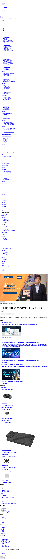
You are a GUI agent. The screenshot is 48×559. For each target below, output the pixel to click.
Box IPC (5, 85)
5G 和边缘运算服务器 (7, 97)
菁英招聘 (3, 250)
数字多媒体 (6, 47)
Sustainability (4, 257)
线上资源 (5, 226)
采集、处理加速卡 (7, 107)
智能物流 (3, 120)
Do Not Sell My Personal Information (7, 554)
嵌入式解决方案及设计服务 (6, 163)
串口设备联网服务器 (7, 75)
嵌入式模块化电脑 (7, 45)
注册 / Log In (4, 20)
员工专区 (3, 261)
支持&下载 (3, 217)
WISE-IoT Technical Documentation (9, 230)
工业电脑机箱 (6, 88)
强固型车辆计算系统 (5, 165)
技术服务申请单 (6, 220)
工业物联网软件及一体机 (8, 61)
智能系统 (3, 83)
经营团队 (5, 239)
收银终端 (5, 178)
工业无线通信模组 (7, 37)
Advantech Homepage (3, 0)
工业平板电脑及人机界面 (8, 60)
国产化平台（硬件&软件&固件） (6, 136)
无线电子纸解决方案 (7, 48)
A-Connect (4, 267)
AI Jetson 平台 (6, 106)
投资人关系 (4, 518)
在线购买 (3, 265)
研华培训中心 (4, 204)
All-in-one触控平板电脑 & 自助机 (9, 128)
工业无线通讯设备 (7, 78)
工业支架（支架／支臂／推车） (6, 134)
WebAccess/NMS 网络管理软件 (9, 73)
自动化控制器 (6, 69)
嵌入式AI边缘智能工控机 (8, 40)
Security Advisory (4, 232)
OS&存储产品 (6, 139)
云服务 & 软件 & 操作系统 (8, 50)
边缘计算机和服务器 (7, 179)
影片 (3, 529)
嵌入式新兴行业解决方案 (8, 46)
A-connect (3, 533)
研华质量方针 (4, 206)
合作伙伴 (3, 208)
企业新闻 (3, 517)
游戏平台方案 (6, 49)
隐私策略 (13, 303)
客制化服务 (3, 202)
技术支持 (3, 215)
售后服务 (5, 219)
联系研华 (3, 263)
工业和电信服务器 (5, 539)
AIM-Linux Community (7, 228)
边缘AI (3, 154)
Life (4, 253)
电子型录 (3, 531)
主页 (3, 269)
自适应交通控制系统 (7, 171)
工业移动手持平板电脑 (8, 122)
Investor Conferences (7, 247)
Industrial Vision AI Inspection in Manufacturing (11, 152)
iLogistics (3, 313)
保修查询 (5, 222)
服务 (3, 196)
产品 (3, 30)
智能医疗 (3, 111)
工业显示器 (6, 38)
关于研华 (3, 234)
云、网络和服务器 (4, 95)
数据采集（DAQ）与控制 (8, 63)
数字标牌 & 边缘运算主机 (8, 129)
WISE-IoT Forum (6, 229)
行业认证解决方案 (7, 67)
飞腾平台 (5, 140)
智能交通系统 (6, 93)
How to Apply (6, 255)
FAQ (3, 532)
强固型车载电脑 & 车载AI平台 (9, 124)
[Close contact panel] (0, 486)
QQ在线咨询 (5, 7)
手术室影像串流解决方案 (8, 113)
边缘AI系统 (6, 157)
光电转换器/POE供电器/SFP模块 (9, 81)
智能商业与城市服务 (5, 546)
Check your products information (9, 221)
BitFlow (5, 190)
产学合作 (5, 259)
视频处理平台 (6, 108)
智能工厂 (3, 167)
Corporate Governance (7, 246)
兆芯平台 (5, 142)
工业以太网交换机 (7, 80)
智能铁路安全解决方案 (8, 172)
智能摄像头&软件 (7, 109)
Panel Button (2, 17)
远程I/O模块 (6, 68)
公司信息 (5, 238)
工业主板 (5, 39)
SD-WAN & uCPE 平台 (7, 98)
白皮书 (3, 527)
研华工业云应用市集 (5, 266)
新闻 (3, 530)
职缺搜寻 (3, 521)
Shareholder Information (7, 248)
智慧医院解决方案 (7, 118)
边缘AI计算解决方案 (7, 156)
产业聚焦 (3, 528)
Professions (6, 252)
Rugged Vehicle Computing (10, 313)
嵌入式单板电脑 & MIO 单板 (8, 41)
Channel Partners (4, 210)
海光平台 (5, 141)
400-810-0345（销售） (6, 511)
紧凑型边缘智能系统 (7, 92)
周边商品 (3, 144)
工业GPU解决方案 (7, 87)
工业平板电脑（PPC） (7, 59)
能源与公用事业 (5, 540)
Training (5, 254)
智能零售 (3, 126)
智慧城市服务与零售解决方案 (9, 132)
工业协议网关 (6, 79)
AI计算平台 (6, 138)
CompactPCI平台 (6, 86)
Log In (5, 3)
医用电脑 (5, 114)
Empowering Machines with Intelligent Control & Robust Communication (15, 151)
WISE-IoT (5, 214)
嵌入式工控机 (6, 42)
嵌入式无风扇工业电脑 (8, 62)
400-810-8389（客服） (5, 512)
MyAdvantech (4, 29)
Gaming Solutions (4, 183)
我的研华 (3, 4)
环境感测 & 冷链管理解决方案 (9, 123)
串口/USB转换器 (7, 74)
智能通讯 (3, 71)
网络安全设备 (6, 100)
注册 (3, 3)
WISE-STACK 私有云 (7, 99)
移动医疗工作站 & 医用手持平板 (9, 117)
